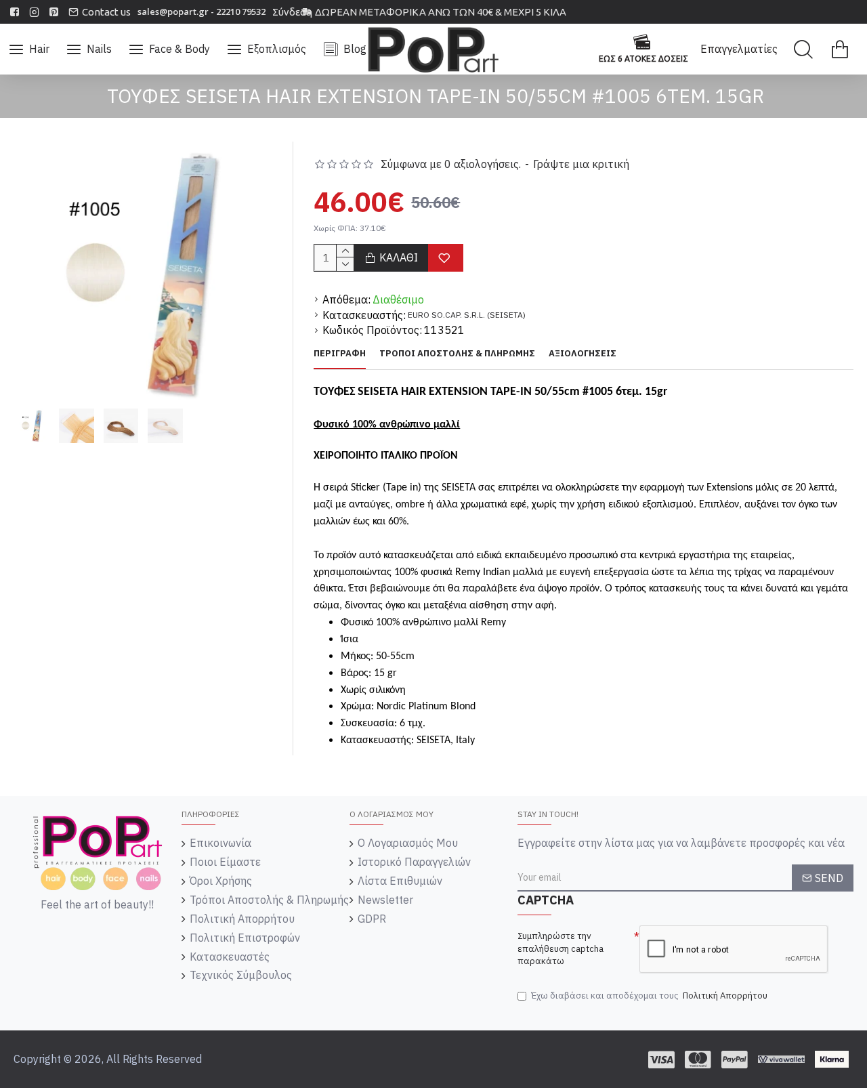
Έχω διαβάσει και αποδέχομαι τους (649, 995)
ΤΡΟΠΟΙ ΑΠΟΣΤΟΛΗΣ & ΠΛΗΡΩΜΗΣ (457, 353)
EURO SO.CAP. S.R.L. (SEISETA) (467, 315)
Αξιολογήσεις (582, 353)
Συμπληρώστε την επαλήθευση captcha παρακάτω (560, 948)
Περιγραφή (340, 353)
